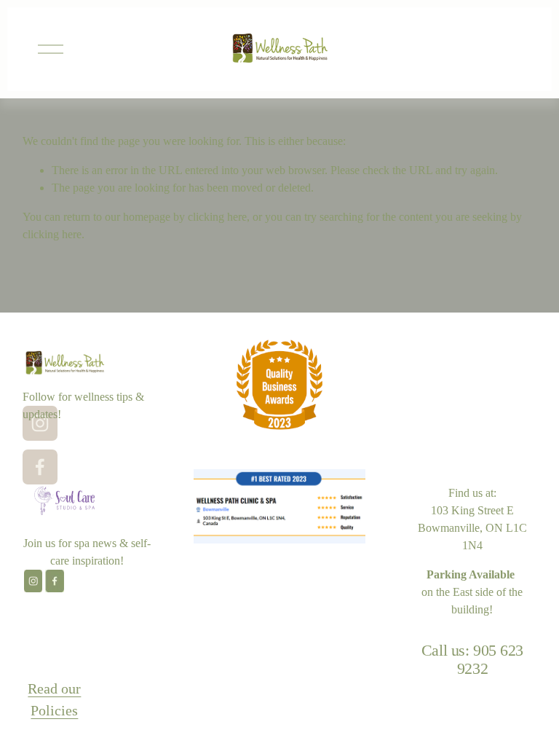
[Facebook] (40, 466)
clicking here (217, 217)
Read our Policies (54, 699)
